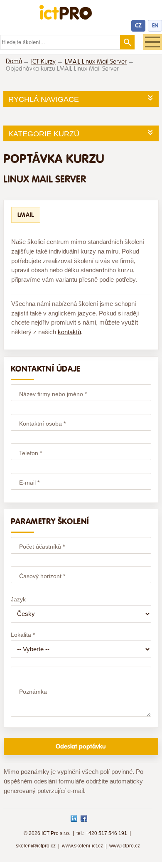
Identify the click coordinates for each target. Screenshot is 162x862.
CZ (138, 25)
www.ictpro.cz (124, 846)
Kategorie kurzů (43, 134)
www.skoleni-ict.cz (82, 846)
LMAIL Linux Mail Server (96, 61)
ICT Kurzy (43, 61)
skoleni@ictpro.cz (36, 846)
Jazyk (18, 599)
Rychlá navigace (43, 99)
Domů (14, 61)
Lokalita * (23, 634)
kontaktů (69, 331)
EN (155, 25)
